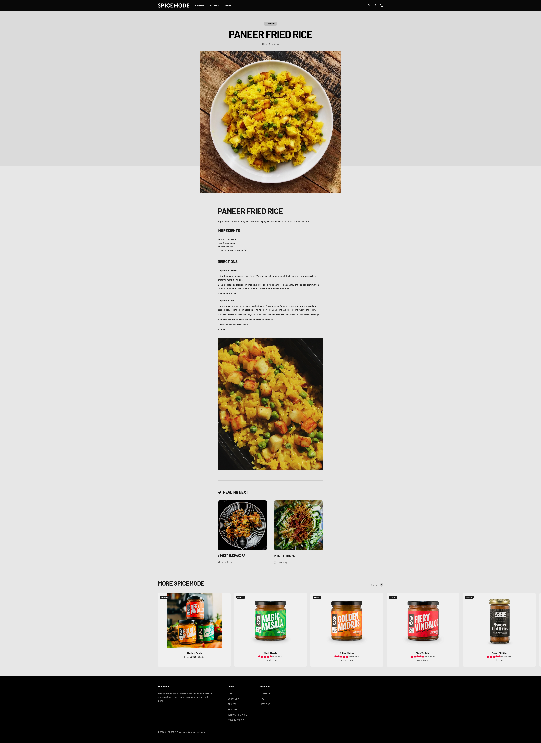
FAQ (262, 698)
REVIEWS (199, 5)
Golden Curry (270, 24)
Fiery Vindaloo (423, 653)
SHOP (230, 693)
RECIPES (214, 5)
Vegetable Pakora (231, 555)
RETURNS (265, 704)
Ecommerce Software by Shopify (191, 732)
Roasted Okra (284, 556)
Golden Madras (347, 653)
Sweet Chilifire (499, 653)
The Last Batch (194, 653)
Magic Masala (270, 653)
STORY (227, 5)
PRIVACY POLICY (236, 720)
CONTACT (265, 693)
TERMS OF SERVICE (237, 714)
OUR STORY (233, 698)
